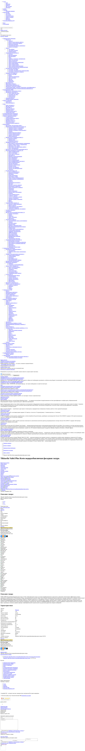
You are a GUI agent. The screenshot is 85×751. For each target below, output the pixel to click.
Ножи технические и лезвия (15, 187)
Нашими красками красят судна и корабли (10, 387)
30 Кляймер (11, 305)
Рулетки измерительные (14, 133)
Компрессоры (11, 139)
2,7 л (4, 504)
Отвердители (11, 95)
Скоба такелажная (12, 338)
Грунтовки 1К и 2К (13, 94)
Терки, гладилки (12, 217)
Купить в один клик (15, 731)
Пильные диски (12, 166)
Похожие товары (4, 484)
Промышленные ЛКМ (8, 663)
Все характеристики (5, 507)
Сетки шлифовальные (13, 194)
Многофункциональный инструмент (17, 226)
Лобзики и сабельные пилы (14, 225)
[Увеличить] (15, 489)
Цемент (10, 288)
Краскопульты (11, 224)
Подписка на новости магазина (8, 369)
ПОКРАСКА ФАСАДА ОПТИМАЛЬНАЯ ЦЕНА (12, 379)
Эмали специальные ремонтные (16, 62)
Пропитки (11, 81)
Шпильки (10, 319)
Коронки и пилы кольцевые (15, 156)
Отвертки (11, 189)
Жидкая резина (12, 56)
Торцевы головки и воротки (15, 199)
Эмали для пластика (13, 60)
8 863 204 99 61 (4, 707)
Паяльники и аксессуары (14, 246)
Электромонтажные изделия (15, 357)
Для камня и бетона (13, 50)
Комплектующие (12, 138)
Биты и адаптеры (12, 152)
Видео (2, 487)
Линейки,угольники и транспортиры (17, 130)
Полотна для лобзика (13, 167)
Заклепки (11, 313)
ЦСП (9, 252)
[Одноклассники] (3, 536)
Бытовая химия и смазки (8, 675)
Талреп (10, 339)
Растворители (11, 96)
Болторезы (11, 174)
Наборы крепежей (12, 314)
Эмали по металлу (12, 61)
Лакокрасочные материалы (9, 662)
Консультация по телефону (7, 527)
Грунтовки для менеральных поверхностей (18, 70)
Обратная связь (4, 706)
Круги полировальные (13, 160)
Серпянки (11, 269)
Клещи (10, 180)
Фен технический (12, 233)
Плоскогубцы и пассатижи (15, 192)
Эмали (10, 40)
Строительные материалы (9, 672)
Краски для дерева (13, 46)
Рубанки (10, 193)
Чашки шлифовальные (13, 151)
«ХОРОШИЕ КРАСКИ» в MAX (8, 364)
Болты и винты (12, 307)
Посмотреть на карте (26, 695)
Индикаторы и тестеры (13, 241)
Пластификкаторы (12, 258)
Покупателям (6, 12)
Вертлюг (10, 329)
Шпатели (11, 218)
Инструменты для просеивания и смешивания (19, 143)
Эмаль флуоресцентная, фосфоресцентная (18, 67)
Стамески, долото (12, 195)
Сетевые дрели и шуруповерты (16, 229)
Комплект (3, 478)
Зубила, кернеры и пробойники (16, 179)
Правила (10, 216)
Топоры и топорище (13, 198)
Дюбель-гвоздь (12, 311)
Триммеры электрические (14, 231)
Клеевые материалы (13, 279)
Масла (10, 79)
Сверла (10, 169)
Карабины (11, 331)
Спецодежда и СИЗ (7, 673)
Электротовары (6, 678)
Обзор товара (4, 477)
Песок (10, 287)
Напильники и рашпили (14, 186)
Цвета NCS (3, 424)
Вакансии (8, 4)
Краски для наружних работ (15, 43)
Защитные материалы (13, 76)
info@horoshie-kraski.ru (6, 708)
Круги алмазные (12, 158)
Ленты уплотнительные (14, 267)
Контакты (8, 7)
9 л (4, 502)
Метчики (10, 183)
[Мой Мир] (5, 536)
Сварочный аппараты (13, 207)
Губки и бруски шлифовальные (16, 177)
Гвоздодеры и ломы (13, 176)
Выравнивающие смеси (14, 275)
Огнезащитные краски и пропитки (16, 45)
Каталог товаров (4, 36)
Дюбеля (10, 312)
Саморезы (11, 316)
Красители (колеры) (13, 44)
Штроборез (11, 237)
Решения (5, 10)
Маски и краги (12, 205)
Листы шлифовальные (14, 171)
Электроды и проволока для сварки (17, 208)
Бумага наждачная (13, 175)
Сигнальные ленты (13, 271)
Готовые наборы (4, 376)
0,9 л (4, 501)
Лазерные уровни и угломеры (15, 129)
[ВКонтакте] (1, 536)
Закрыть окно (4, 652)
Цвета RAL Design (5, 414)
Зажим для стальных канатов (15, 330)
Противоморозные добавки (14, 260)
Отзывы (2, 483)
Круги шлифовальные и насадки (16, 161)
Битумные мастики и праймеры (10, 668)
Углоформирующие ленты (14, 273)
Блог (7, 2)
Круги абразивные (13, 157)
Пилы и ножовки (12, 191)
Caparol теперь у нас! (5, 367)
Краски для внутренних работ (16, 42)
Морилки (10, 80)
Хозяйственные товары (8, 677)
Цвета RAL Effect (4, 419)
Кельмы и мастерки (13, 213)
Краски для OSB (12, 74)
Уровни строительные (13, 135)
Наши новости (4, 359)
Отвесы (10, 131)
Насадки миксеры (13, 163)
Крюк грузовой (12, 335)
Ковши (10, 214)
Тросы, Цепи (11, 341)
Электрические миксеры (14, 238)
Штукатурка (11, 281)
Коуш (9, 332)
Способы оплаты (10, 15)
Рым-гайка (11, 337)
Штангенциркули (12, 136)
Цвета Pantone (4, 399)
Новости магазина (6, 374)
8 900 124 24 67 (4, 30)
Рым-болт (10, 336)
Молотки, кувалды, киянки (15, 185)
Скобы (10, 317)
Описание (3, 479)
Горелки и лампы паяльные (15, 204)
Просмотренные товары (6, 654)
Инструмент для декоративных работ (17, 146)
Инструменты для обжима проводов (16, 243)
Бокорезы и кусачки (13, 173)
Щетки (10, 201)
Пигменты (11, 257)
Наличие (3, 485)
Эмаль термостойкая (13, 63)
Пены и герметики (7, 665)
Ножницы (11, 188)
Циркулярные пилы (13, 235)
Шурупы (10, 320)
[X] (7, 536)
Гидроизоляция (12, 256)
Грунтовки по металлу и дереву (16, 71)
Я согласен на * (13, 730)
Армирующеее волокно (14, 255)
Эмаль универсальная (13, 64)
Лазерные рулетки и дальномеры (16, 127)
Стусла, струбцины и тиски (15, 196)
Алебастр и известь (13, 285)
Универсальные (12, 51)
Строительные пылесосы (14, 230)
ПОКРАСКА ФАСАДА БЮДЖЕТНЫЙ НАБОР (11, 382)
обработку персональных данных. (16, 730)
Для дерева (11, 49)
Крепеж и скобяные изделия (9, 674)
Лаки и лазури (12, 77)
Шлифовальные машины (14, 236)
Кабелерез (11, 244)
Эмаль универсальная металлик (15, 65)
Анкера (10, 306)
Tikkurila (2, 509)
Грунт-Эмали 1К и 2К (13, 93)
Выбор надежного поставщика (7, 362)
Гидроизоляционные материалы (10, 667)
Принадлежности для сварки (15, 206)
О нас (4, 1)
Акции (4, 8)
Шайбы (10, 318)
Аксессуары (3, 481)
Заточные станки (12, 223)
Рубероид (10, 263)
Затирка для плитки (13, 277)
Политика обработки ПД (8, 20)
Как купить (8, 14)
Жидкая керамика (12, 55)
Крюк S (10, 333)
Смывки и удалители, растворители (16, 58)
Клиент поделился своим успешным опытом (11, 394)
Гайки (10, 308)
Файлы (2, 486)
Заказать (2, 526)
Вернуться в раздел (5, 475)
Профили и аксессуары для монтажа (17, 251)
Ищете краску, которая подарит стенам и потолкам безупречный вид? (16, 391)
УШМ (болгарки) (12, 232)
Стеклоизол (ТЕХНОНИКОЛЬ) (15, 264)
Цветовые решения (10, 11)
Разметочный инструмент (14, 132)
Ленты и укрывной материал (9, 669)
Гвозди (10, 310)
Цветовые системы (5, 396)
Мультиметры (11, 245)
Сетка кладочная (12, 270)
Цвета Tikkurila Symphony (6, 430)
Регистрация (6, 24)
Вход (4, 22)
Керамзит (10, 286)
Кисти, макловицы (13, 148)
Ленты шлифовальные (14, 162)
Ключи (10, 181)
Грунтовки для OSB (13, 69)
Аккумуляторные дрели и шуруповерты (17, 220)
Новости (8, 5)
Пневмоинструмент (13, 141)
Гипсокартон (11, 250)
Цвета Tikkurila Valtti (5, 436)
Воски (10, 75)
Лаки (9, 57)
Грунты (10, 54)
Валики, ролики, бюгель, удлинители (17, 144)
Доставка (8, 13)
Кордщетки (11, 155)
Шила (10, 200)
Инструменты (6, 671)
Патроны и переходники (14, 164)
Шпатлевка (11, 280)
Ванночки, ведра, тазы (14, 145)
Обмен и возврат (9, 17)
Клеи (4, 666)
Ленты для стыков (13, 268)
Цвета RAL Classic (5, 411)
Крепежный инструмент (14, 182)
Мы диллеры (9, 6)
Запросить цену (12, 743)
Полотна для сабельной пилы (15, 168)
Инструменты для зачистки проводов (17, 242)
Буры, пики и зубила (13, 154)
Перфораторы (11, 227)
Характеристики (4, 480)
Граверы (10, 221)
